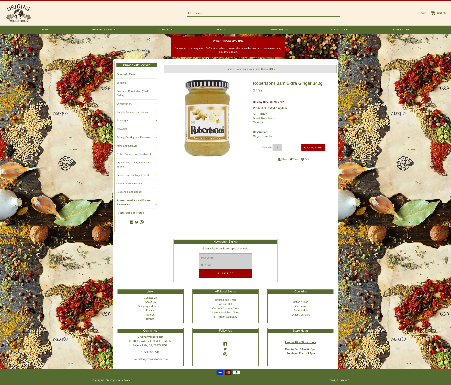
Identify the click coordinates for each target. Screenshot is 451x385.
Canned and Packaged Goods (136, 175)
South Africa (301, 310)
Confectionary (136, 103)
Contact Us (150, 297)
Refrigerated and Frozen (130, 212)
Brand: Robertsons (264, 118)
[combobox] (269, 13)
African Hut (225, 303)
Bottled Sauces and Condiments (136, 154)
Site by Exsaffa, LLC (339, 380)
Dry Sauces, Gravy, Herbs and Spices (136, 164)
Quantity (267, 147)
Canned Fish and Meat (129, 183)
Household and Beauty (136, 191)
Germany (300, 306)
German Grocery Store (225, 308)
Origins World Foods (120, 380)
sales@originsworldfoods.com (150, 359)
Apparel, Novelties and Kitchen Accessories (136, 202)
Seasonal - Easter (126, 74)
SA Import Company (225, 316)
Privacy (150, 310)
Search (150, 314)
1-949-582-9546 (150, 352)
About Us (150, 301)
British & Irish (300, 301)
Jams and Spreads (136, 145)
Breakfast (136, 128)
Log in (422, 13)
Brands (150, 318)
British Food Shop (225, 299)
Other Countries (301, 314)
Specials (136, 82)
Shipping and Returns (150, 306)
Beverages (136, 120)
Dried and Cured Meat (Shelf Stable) (132, 93)
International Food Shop (225, 312)
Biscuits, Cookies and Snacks (136, 112)
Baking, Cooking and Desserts (136, 137)
